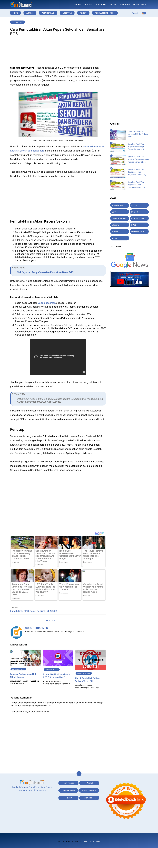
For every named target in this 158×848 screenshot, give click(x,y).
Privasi (113, 4)
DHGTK (134, 212)
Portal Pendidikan (104, 13)
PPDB (133, 225)
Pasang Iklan (139, 4)
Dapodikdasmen (47, 302)
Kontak (88, 4)
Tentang (77, 4)
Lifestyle (67, 13)
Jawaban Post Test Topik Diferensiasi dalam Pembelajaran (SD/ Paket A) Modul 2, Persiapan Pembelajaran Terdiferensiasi (138, 159)
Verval (114, 238)
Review (83, 13)
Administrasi (48, 13)
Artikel (29, 13)
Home (15, 13)
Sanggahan (100, 4)
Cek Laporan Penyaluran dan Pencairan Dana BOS (45, 272)
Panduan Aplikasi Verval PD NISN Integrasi (23, 675)
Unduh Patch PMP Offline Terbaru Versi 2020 (87, 680)
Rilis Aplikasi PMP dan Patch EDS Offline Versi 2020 (56, 676)
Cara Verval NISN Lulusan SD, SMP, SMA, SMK (138, 134)
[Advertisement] (58, 52)
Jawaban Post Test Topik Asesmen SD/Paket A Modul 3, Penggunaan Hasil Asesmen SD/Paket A (137, 172)
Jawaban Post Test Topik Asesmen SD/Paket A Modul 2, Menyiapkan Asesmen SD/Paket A (137, 185)
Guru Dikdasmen (36, 628)
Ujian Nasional (137, 231)
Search (135, 13)
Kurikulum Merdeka (139, 218)
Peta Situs (125, 4)
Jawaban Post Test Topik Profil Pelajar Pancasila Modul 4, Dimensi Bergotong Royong (136, 146)
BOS (114, 212)
